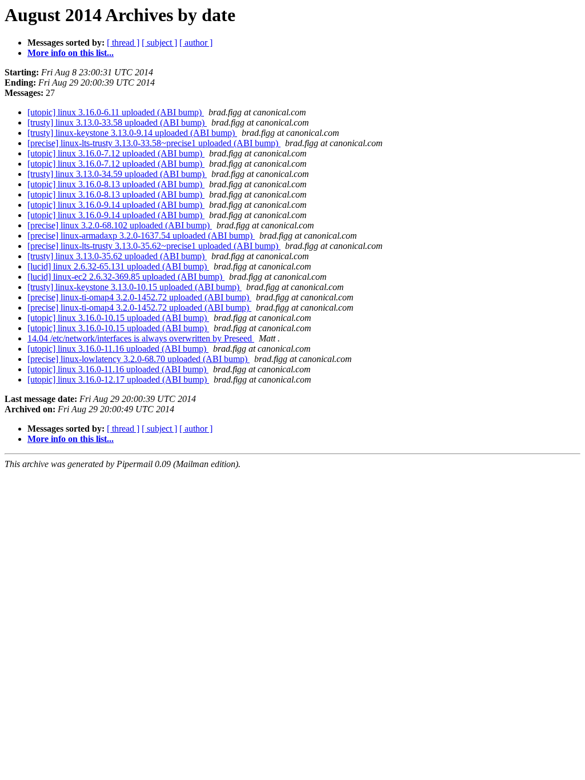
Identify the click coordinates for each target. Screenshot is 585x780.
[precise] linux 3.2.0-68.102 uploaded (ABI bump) (119, 225)
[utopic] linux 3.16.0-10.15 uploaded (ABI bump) (118, 318)
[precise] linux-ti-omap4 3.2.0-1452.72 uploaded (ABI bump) (139, 297)
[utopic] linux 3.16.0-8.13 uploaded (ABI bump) (116, 184)
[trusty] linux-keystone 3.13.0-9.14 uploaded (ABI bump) (132, 133)
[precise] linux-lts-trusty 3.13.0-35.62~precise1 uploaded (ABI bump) (154, 246)
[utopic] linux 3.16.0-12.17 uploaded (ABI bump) (118, 379)
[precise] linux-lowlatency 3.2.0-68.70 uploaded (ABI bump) (138, 359)
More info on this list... (70, 53)
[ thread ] (123, 42)
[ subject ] (159, 42)
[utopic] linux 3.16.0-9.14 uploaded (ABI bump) (116, 205)
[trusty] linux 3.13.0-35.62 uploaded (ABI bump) (117, 256)
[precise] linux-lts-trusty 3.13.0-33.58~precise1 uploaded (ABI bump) (154, 143)
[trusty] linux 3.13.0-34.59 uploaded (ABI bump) (117, 174)
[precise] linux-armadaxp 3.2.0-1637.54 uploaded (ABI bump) (141, 235)
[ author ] (196, 42)
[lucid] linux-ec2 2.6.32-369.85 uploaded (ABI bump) (126, 277)
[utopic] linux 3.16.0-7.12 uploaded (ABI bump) (116, 153)
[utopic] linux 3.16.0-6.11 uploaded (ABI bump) (115, 112)
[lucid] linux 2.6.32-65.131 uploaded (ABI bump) (118, 266)
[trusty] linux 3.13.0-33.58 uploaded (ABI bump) (117, 122)
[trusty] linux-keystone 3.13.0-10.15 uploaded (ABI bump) (134, 287)
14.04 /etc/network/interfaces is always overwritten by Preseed (140, 338)
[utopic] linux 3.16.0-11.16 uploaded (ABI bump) (118, 348)
